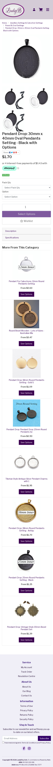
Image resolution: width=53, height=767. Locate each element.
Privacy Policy (26, 710)
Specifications (12, 237)
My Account (26, 667)
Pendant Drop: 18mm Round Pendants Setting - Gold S (26, 381)
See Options (26, 294)
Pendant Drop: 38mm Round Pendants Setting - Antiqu (26, 529)
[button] (26, 221)
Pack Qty (6, 182)
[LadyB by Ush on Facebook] (24, 748)
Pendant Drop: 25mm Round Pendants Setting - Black (26, 578)
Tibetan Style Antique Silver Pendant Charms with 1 (26, 480)
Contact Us (26, 695)
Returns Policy (26, 715)
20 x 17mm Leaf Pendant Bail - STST (23, 756)
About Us (26, 687)
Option (5, 191)
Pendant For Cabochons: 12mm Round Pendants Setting (26, 282)
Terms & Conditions (29, 743)
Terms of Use (26, 706)
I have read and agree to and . (27, 743)
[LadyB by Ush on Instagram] (29, 748)
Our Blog (26, 691)
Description (10, 231)
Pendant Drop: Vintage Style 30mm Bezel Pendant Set (26, 628)
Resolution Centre (26, 676)
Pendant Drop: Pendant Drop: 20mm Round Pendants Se (26, 430)
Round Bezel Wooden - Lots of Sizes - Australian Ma (26, 331)
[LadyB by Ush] (13, 9)
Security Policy (26, 719)
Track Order (26, 672)
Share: (6, 152)
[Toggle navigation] (47, 10)
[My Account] (34, 9)
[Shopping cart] (40, 10)
